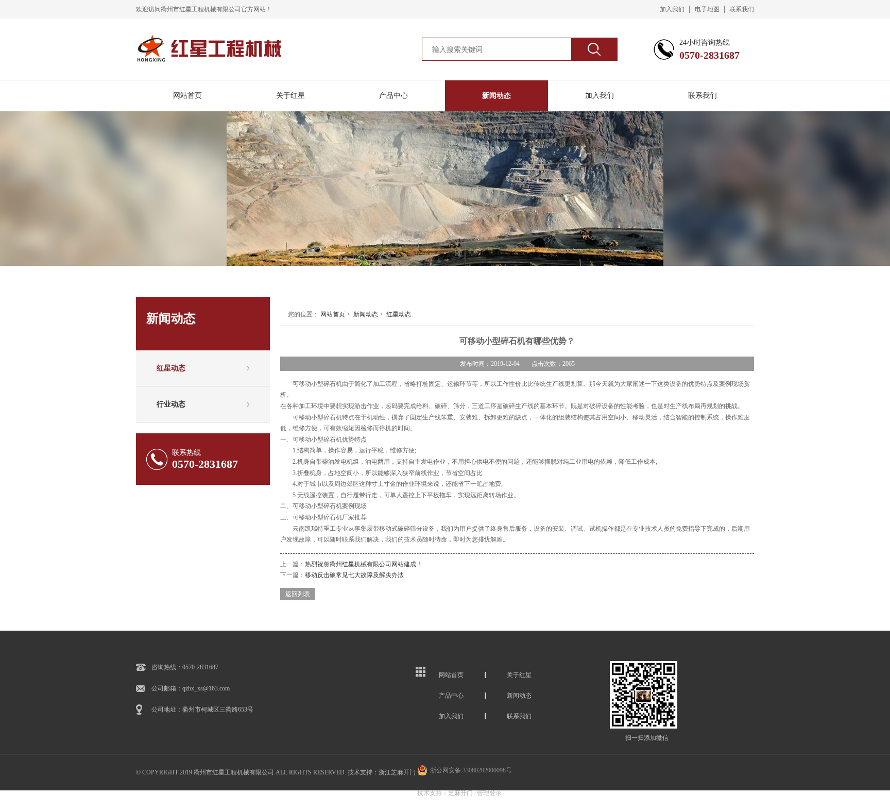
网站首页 (187, 95)
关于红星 (290, 95)
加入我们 (672, 9)
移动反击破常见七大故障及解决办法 (354, 575)
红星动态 (171, 368)
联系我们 (741, 9)
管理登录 (489, 793)
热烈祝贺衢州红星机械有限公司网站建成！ (363, 564)
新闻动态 (496, 95)
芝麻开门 (460, 793)
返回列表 (297, 594)
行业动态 (171, 404)
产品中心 (393, 95)
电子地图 (707, 9)
